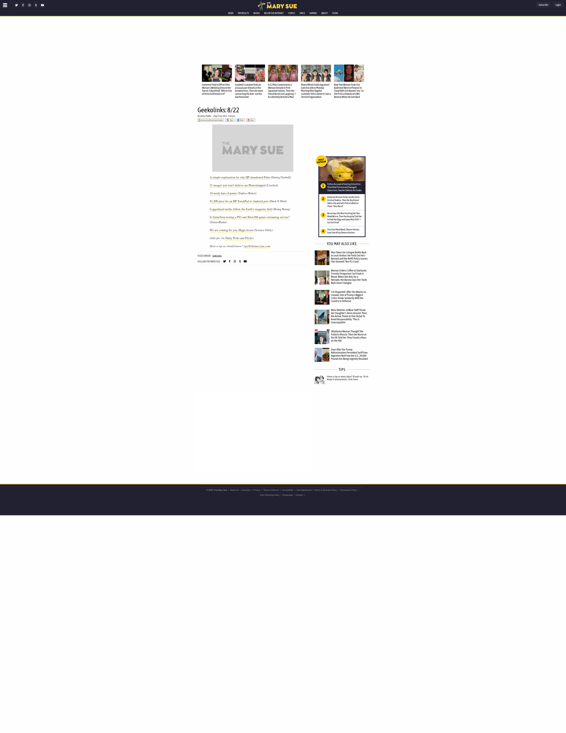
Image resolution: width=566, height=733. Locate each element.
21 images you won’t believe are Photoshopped (237, 185)
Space (302, 13)
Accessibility (287, 490)
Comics (291, 13)
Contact (299, 495)
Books (256, 13)
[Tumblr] (36, 7)
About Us (234, 490)
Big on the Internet (274, 13)
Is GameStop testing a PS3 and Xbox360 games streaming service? (250, 217)
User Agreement (304, 490)
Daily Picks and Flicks (239, 238)
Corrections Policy (348, 490)
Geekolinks (217, 256)
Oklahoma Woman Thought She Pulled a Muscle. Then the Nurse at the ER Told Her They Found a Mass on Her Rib (348, 336)
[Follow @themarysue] (16, 7)
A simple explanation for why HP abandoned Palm (240, 177)
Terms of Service (271, 490)
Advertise (246, 490)
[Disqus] (253, 431)
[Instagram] (29, 7)
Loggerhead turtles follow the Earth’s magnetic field (241, 209)
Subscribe (543, 4)
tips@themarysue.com (257, 246)
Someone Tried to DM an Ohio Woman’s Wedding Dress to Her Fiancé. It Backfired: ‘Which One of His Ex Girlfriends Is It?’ (217, 89)
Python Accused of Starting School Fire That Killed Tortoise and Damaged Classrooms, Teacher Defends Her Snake (344, 187)
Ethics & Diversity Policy (326, 490)
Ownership (288, 495)
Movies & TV (243, 13)
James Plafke (205, 116)
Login (558, 4)
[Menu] (5, 5)
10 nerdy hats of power (223, 193)
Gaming (313, 13)
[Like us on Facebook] (23, 7)
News (230, 13)
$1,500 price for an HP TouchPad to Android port (239, 201)
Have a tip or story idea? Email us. (345, 376)
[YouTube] (42, 7)
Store (335, 13)
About (324, 13)
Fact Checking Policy (269, 495)
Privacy (257, 490)
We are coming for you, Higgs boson (231, 230)
